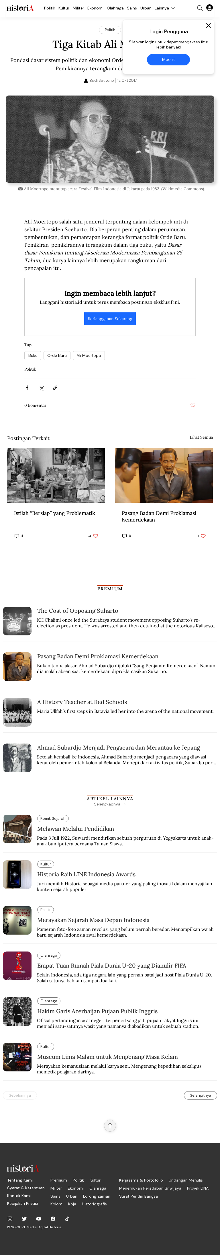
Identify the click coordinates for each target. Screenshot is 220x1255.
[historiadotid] (10, 1219)
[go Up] (110, 1126)
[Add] (110, 139)
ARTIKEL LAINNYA (110, 798)
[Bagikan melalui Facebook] (27, 387)
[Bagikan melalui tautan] (55, 387)
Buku (33, 355)
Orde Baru (57, 355)
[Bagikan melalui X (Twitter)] (41, 387)
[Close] (208, 26)
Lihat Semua (201, 437)
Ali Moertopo (88, 355)
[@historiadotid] (38, 1219)
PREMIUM (110, 588)
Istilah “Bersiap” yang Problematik (54, 513)
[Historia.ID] (20, 8)
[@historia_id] (24, 1219)
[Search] (200, 8)
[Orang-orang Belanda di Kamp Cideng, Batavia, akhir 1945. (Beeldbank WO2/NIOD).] (56, 475)
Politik (30, 369)
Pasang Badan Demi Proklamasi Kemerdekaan (159, 516)
